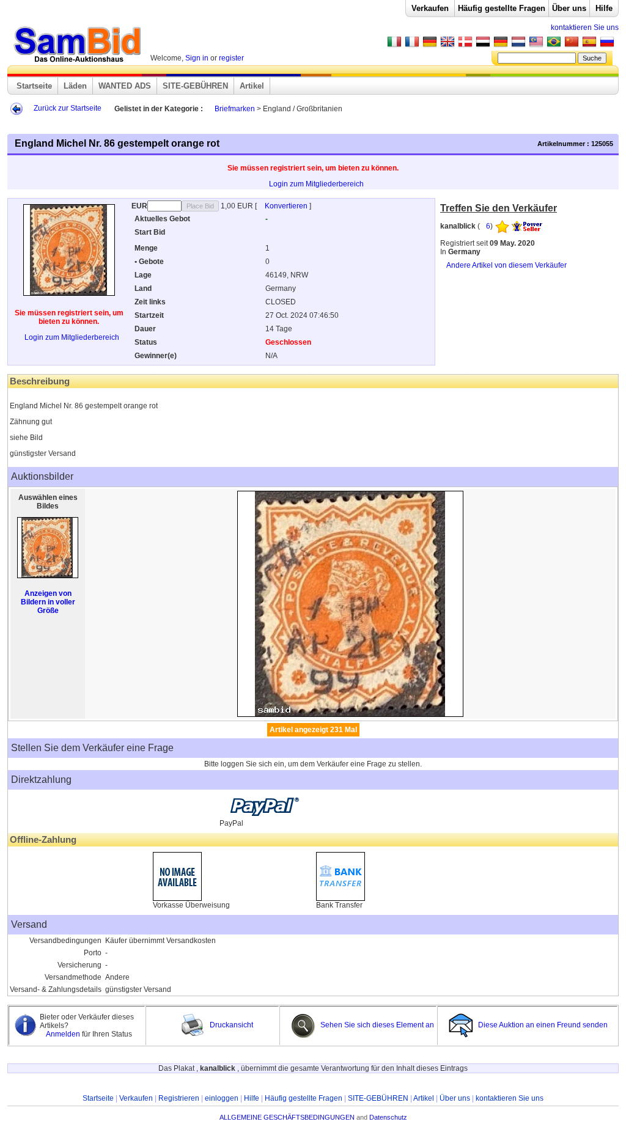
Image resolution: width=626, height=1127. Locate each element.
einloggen (221, 1098)
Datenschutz (388, 1117)
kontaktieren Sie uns (585, 27)
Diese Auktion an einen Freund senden (542, 1025)
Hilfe (604, 8)
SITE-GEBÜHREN (195, 85)
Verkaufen (430, 8)
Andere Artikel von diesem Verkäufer (506, 265)
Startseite (34, 85)
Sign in (196, 58)
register (231, 58)
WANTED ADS (124, 85)
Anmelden (64, 1034)
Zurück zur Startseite (67, 108)
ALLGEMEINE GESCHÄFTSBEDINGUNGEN (287, 1117)
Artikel (252, 85)
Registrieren (178, 1098)
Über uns (569, 8)
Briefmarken (235, 109)
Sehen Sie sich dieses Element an (376, 1025)
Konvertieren (287, 206)
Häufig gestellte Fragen (501, 8)
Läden (75, 85)
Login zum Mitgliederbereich (316, 184)
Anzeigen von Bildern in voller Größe (48, 602)
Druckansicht (230, 1025)
